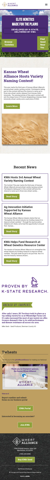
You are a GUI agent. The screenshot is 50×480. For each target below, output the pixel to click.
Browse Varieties (9, 43)
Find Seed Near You (42, 43)
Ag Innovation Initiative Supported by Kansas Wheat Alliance (18, 210)
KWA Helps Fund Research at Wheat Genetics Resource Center (24, 243)
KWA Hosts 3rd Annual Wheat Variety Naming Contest (22, 178)
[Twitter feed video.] (25, 376)
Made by (22, 476)
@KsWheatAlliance (22, 360)
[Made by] (27, 476)
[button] (46, 5)
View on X (5, 393)
